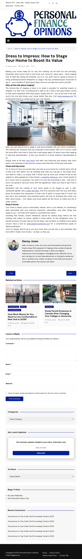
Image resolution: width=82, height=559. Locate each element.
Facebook (49, 3)
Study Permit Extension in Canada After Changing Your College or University (58, 313)
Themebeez (24, 555)
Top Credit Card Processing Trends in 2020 (37, 516)
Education (49, 307)
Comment (10, 343)
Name (9, 364)
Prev (11, 273)
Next (70, 273)
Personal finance (14, 310)
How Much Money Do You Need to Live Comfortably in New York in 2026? (22, 317)
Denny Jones (12, 66)
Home (45, 553)
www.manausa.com (65, 96)
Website (9, 384)
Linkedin (56, 3)
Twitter (53, 3)
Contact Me (18, 6)
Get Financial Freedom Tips (18, 498)
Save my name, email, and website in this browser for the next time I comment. (37, 393)
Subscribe (41, 453)
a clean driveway (32, 191)
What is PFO (10, 3)
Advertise (9, 6)
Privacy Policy (55, 553)
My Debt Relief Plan (15, 495)
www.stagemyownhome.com (38, 224)
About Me (20, 3)
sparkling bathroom (50, 177)
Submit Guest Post (32, 3)
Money (23, 307)
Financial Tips (13, 307)
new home (30, 161)
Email (8, 374)
